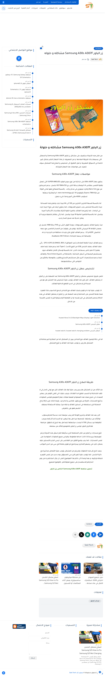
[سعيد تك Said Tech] (89, 6)
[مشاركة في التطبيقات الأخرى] (75, 534)
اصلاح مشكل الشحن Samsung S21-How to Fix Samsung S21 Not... (48, 580)
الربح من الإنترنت (14, 8)
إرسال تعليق (95, 601)
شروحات (34, 8)
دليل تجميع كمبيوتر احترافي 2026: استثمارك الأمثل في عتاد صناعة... (93, 580)
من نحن (38, 2)
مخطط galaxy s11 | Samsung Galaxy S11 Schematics (18, 76)
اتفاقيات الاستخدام (70, 2)
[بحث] (3, 8)
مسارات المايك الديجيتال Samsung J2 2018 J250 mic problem (18, 106)
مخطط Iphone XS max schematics (18, 98)
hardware (98, 48)
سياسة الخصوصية (56, 2)
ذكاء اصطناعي (52, 8)
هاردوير (69, 8)
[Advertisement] (52, 30)
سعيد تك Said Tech (76, 673)
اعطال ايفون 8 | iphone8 (22, 83)
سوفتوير (62, 8)
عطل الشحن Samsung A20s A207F (87, 324)
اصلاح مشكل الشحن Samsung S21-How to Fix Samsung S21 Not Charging (90, 650)
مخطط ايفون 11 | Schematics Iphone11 (20, 91)
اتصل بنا (45, 2)
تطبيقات (42, 8)
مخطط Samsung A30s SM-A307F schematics (19, 123)
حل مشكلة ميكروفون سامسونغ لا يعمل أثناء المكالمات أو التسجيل (71, 580)
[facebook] (3, 2)
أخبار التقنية (25, 8)
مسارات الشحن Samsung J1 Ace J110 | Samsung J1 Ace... (17, 114)
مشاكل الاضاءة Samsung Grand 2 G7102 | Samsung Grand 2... (19, 132)
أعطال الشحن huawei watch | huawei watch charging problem (77, 331)
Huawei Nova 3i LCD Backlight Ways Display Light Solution (79, 318)
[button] (93, 534)
